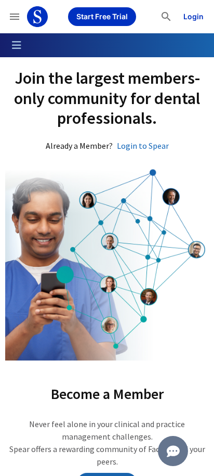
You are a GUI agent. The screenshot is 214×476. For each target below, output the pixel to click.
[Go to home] (37, 16)
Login (193, 16)
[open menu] (14, 16)
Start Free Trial (102, 16)
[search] (166, 16)
